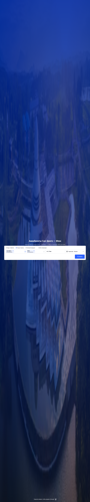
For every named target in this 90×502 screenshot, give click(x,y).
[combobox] (14, 251)
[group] (15, 251)
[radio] (10, 248)
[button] (75, 2)
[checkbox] (42, 248)
